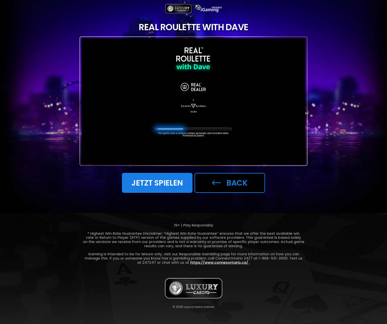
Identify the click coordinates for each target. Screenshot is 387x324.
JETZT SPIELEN (157, 183)
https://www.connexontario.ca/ (219, 262)
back (237, 183)
